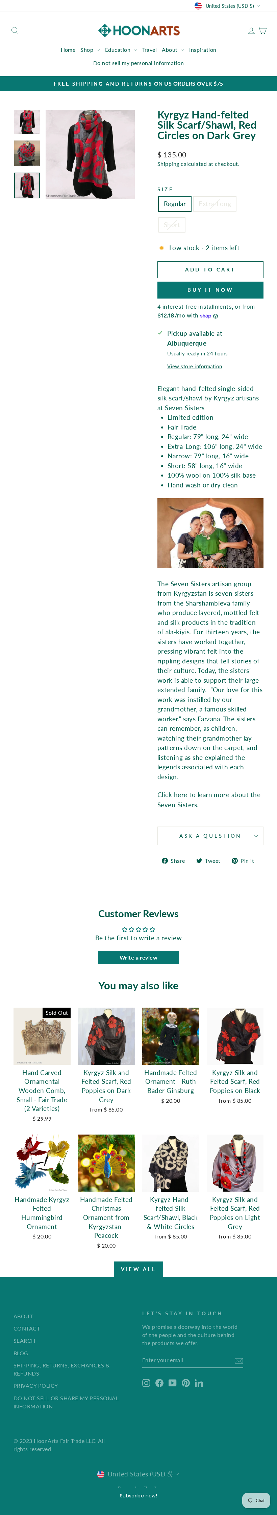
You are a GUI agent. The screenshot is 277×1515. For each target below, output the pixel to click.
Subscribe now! (138, 1495)
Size (165, 189)
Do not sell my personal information (138, 63)
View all (138, 1269)
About (170, 49)
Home (68, 49)
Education (118, 49)
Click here (172, 794)
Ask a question (210, 836)
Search (24, 1340)
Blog (21, 1353)
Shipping (168, 163)
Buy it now (210, 290)
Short (172, 224)
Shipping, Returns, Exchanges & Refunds (61, 1369)
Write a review (139, 957)
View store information (194, 366)
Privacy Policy (36, 1385)
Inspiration (202, 49)
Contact (27, 1328)
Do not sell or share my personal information (66, 1402)
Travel (149, 49)
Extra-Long (215, 203)
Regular (175, 203)
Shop (87, 49)
